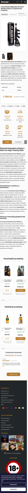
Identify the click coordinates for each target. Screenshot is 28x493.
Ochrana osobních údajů (7, 427)
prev (3, 280)
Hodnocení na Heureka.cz (7, 400)
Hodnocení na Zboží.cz (6, 402)
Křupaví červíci (5, 393)
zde (2, 480)
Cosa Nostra (4, 14)
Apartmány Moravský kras (7, 395)
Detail (7, 290)
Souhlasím (13, 489)
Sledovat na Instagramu (13, 453)
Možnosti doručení (20, 96)
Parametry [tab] (18, 142)
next (23, 280)
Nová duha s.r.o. (5, 391)
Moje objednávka (5, 429)
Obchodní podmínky (6, 425)
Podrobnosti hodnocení (22, 15)
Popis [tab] (7, 142)
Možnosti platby (5, 420)
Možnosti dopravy (5, 418)
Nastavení (13, 484)
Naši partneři (4, 397)
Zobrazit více (13, 374)
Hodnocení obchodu (13, 352)
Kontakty (3, 422)
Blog (2, 404)
